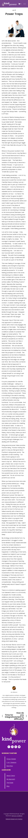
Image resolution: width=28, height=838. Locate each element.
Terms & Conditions (16, 816)
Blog (8, 786)
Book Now (10, 766)
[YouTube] (19, 746)
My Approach (11, 779)
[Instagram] (12, 746)
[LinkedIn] (15, 746)
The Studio (10, 783)
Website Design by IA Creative (14, 819)
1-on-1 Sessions (11, 762)
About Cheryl (11, 776)
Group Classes (11, 759)
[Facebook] (9, 746)
